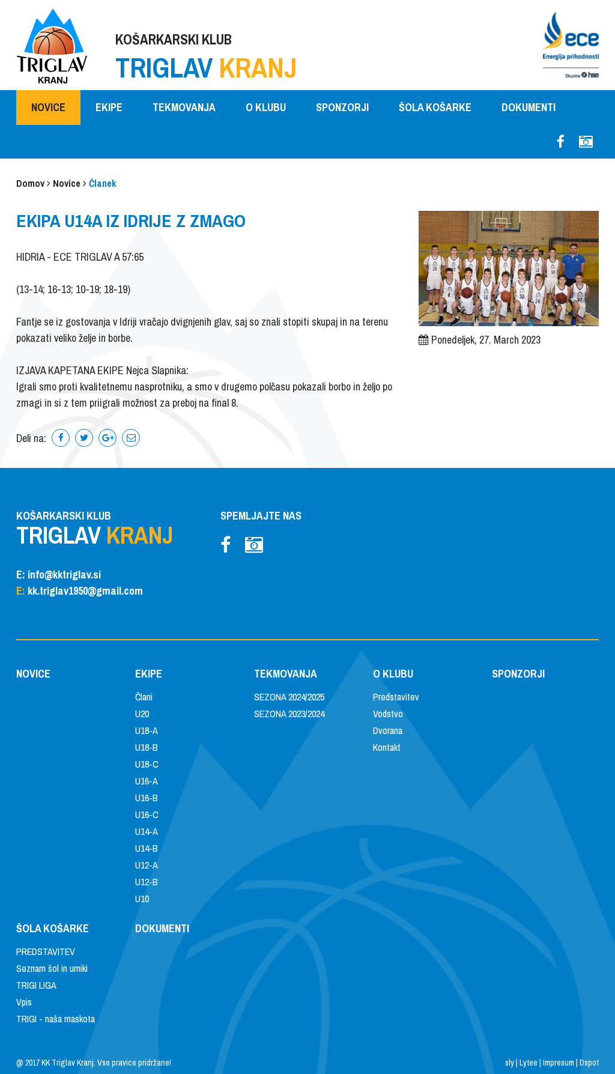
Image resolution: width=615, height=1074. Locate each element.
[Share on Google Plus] (107, 438)
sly (509, 1062)
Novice (66, 183)
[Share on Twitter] (84, 438)
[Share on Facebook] (61, 438)
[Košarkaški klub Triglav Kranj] (52, 44)
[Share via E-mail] (131, 438)
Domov (30, 183)
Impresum (558, 1062)
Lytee (529, 1062)
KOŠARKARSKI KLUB (206, 58)
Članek (103, 183)
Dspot (589, 1062)
